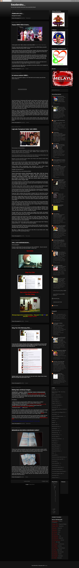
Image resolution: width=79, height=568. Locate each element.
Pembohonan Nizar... (56, 434)
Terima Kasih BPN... (56, 463)
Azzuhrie (62, 539)
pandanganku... (55, 428)
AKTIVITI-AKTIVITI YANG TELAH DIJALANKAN (61, 339)
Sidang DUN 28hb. (55, 448)
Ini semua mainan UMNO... (20, 75)
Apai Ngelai (60, 555)
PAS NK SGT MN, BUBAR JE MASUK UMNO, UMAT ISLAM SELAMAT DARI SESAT (62, 109)
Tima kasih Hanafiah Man (57, 469)
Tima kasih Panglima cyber (57, 473)
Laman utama (27, 481)
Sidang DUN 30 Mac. (56, 450)
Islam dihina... (54, 414)
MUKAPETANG (56, 298)
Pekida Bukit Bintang (57, 373)
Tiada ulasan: (28, 18)
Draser (59, 530)
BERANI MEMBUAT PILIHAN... (59, 159)
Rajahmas (55, 251)
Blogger (46, 565)
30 (53, 313)
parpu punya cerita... (56, 430)
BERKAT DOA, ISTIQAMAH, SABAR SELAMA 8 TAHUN (62, 181)
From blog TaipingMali (56, 405)
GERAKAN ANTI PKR (57, 302)
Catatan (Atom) (31, 484)
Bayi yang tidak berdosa (56, 396)
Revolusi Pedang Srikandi (58, 240)
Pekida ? (55, 314)
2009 (54, 511)
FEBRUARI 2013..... (18, 13)
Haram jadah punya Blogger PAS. (58, 412)
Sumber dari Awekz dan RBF (57, 459)
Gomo (59, 532)
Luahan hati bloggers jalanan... (58, 416)
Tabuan (54, 277)
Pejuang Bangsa (61, 547)
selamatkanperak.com (16, 472)
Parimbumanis (61, 543)
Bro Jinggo (58, 541)
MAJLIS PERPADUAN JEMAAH (59, 350)
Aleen (58, 534)
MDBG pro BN (55, 418)
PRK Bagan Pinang (55, 444)
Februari (55, 487)
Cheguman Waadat (62, 524)
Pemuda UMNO (55, 436)
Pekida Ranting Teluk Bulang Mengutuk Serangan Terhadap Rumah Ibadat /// (58, 363)
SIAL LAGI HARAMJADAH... (21, 242)
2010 (54, 509)
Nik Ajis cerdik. (55, 424)
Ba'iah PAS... (54, 389)
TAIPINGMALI (56, 132)
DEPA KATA (55, 305)
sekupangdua (56, 106)
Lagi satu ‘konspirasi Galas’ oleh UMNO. (24, 129)
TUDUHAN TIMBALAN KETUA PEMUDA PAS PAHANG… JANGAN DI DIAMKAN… (58, 215)
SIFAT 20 (60, 206)
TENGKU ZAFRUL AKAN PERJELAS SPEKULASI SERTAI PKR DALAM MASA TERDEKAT (59, 134)
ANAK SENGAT (56, 213)
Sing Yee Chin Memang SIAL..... (22, 328)
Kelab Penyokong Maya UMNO (59, 290)
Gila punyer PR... (55, 407)
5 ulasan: (26, 383)
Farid (60, 536)
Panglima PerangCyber (57, 522)
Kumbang (60, 545)
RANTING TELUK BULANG (58, 361)
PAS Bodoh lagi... (55, 432)
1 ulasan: (27, 68)
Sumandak (59, 557)
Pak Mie (60, 553)
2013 (54, 483)
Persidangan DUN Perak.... (57, 438)
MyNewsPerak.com (55, 90)
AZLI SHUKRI (56, 143)
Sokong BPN (54, 455)
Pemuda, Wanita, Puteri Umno (40, 44)
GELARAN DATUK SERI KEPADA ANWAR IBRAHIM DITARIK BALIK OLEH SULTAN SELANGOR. (62, 229)
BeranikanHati (60, 551)
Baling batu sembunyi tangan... (21, 390)
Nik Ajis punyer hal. (55, 426)
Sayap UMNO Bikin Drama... (21, 24)
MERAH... (54, 422)
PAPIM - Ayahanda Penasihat (59, 337)
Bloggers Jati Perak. (56, 403)
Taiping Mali (59, 549)
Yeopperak (60, 528)
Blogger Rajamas (55, 401)
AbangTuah (61, 526)
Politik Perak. (54, 440)
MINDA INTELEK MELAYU (58, 96)
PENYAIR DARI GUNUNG (58, 205)
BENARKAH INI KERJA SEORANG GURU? (25, 430)
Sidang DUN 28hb (55, 446)
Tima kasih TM (55, 475)
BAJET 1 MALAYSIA (56, 394)
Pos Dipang (54, 442)
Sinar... (53, 453)
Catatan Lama (45, 481)
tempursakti (54, 461)
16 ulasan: (27, 321)
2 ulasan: (27, 122)
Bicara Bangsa (55, 398)
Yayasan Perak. (55, 477)
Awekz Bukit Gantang (57, 265)
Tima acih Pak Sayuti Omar (57, 467)
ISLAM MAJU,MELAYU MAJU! (59, 225)
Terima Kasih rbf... (55, 465)
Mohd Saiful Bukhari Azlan (58, 179)
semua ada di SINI (61, 351)
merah (53, 420)
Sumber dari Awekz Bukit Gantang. (59, 457)
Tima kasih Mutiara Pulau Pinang (58, 471)
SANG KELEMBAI (56, 165)
